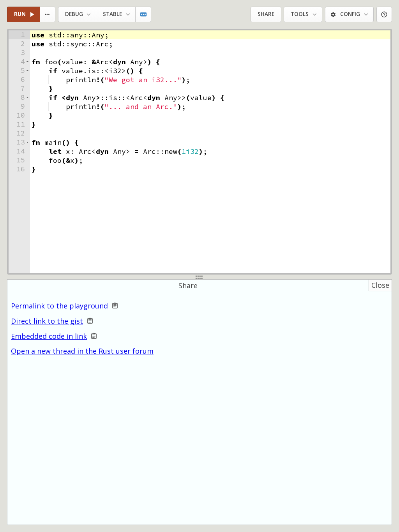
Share (266, 14)
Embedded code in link (49, 336)
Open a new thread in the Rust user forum (82, 351)
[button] (27, 61)
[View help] (384, 15)
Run (20, 14)
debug (74, 14)
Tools (300, 14)
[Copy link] (114, 306)
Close (380, 285)
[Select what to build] (48, 15)
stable (112, 14)
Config (350, 14)
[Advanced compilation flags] (144, 15)
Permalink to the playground (59, 306)
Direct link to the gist (47, 321)
